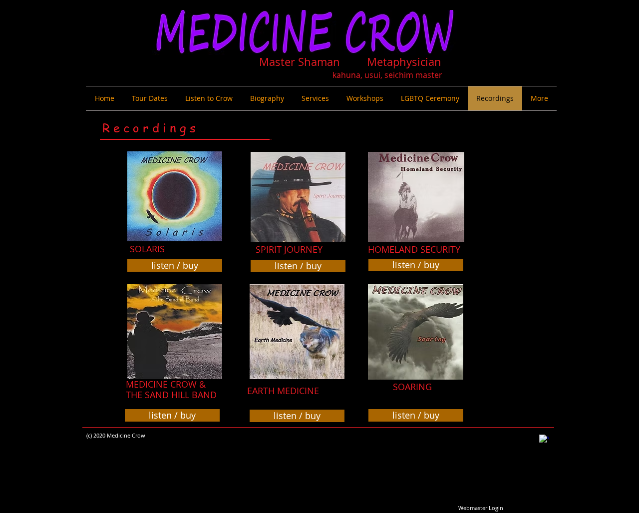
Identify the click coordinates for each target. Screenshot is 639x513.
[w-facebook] (544, 440)
